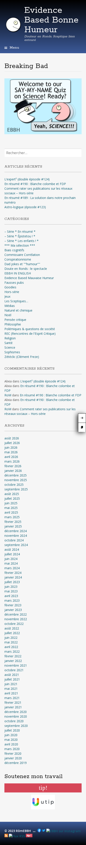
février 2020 (12, 753)
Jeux (7, 296)
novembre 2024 (15, 535)
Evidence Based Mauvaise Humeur (29, 278)
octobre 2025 (14, 484)
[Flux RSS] (6, 836)
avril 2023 (11, 596)
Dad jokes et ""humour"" (22, 264)
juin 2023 (10, 586)
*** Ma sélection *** (19, 245)
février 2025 (12, 522)
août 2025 (11, 494)
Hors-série (11, 292)
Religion (10, 338)
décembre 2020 (15, 712)
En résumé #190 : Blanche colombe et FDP (35, 184)
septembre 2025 (16, 489)
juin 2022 (10, 637)
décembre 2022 (15, 614)
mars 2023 (12, 600)
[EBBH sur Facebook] (39, 831)
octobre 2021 (14, 670)
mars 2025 (12, 517)
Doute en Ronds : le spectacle (25, 269)
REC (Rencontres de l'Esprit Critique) (30, 333)
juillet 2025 (12, 498)
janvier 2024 (13, 577)
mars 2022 (12, 651)
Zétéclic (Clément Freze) (21, 357)
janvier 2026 (13, 471)
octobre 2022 (14, 624)
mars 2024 (12, 568)
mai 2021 (11, 688)
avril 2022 (11, 647)
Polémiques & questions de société (29, 329)
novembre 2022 (15, 619)
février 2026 (12, 466)
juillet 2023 (12, 582)
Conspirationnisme (17, 259)
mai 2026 (11, 452)
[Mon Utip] (17, 836)
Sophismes (12, 352)
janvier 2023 (13, 610)
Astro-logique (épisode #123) (25, 207)
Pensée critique (15, 320)
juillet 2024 (12, 554)
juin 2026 (10, 447)
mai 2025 (11, 508)
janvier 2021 (13, 707)
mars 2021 (12, 698)
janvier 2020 (13, 758)
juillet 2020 (12, 730)
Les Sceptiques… (16, 301)
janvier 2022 (13, 661)
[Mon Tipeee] (29, 836)
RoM (7, 395)
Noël (7, 315)
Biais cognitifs (14, 250)
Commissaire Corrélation (22, 255)
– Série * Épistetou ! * (19, 236)
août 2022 (11, 628)
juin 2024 (10, 559)
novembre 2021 (15, 665)
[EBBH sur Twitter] (43, 831)
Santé (8, 343)
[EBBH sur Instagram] (63, 831)
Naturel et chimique (18, 310)
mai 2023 (11, 591)
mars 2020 (12, 749)
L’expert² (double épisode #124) (27, 179)
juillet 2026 (12, 443)
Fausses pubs (14, 282)
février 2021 (12, 702)
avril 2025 (11, 512)
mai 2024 (11, 563)
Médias (9, 306)
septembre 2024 (16, 545)
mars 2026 (12, 461)
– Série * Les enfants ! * (21, 241)
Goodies (10, 287)
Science (9, 347)
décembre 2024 (15, 531)
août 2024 (11, 549)
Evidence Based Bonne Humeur (51, 20)
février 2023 (12, 605)
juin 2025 (10, 503)
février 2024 (12, 573)
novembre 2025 (15, 480)
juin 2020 (10, 735)
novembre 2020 (15, 716)
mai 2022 (11, 642)
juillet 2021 (12, 679)
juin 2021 (10, 684)
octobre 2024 (14, 540)
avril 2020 (11, 744)
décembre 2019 (15, 763)
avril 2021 (11, 693)
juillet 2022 (12, 633)
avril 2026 (11, 457)
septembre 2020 (16, 726)
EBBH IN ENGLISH (17, 273)
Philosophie (12, 324)
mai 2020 (11, 739)
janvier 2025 (13, 526)
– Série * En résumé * (20, 231)
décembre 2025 (15, 475)
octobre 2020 (14, 721)
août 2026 (11, 438)
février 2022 (12, 656)
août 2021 (11, 675)
